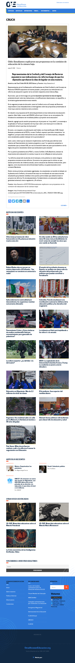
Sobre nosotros (10, 592)
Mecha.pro (38, 657)
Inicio (7, 587)
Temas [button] (36, 11)
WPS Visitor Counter (62, 606)
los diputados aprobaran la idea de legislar (47, 96)
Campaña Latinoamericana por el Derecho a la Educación (37, 602)
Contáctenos (10, 604)
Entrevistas (28, 11)
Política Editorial (11, 596)
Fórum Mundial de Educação (37, 593)
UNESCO (30, 620)
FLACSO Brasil (32, 616)
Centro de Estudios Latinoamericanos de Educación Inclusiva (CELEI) (36, 587)
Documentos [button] (45, 11)
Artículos (19, 11)
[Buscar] (66, 587)
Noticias (11, 11)
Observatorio (10, 600)
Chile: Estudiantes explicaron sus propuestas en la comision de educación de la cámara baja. (37, 63)
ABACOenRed (32, 597)
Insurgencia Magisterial (35, 607)
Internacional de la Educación (37, 612)
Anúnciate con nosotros (63, 2)
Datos (54, 11)
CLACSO (30, 624)
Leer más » (64, 205)
